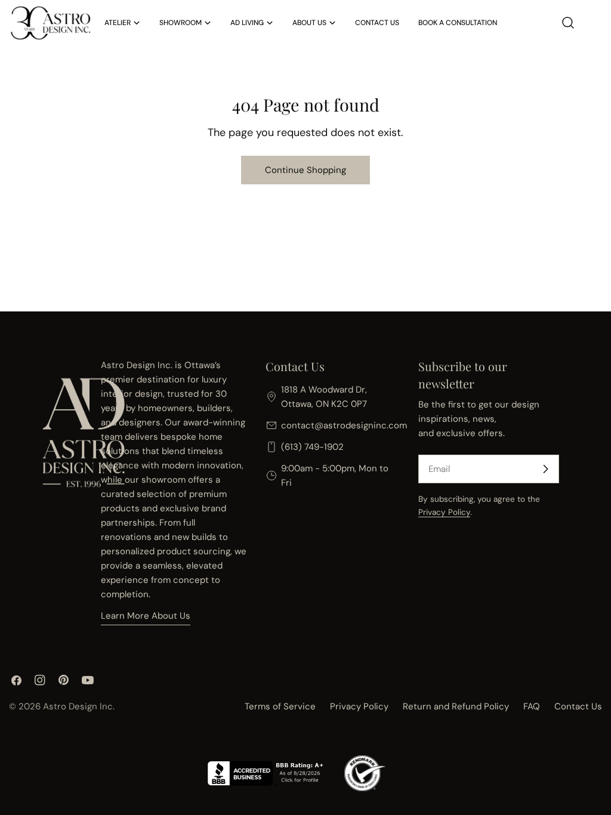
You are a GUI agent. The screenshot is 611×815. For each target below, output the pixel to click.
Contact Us (578, 706)
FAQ (531, 706)
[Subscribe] (545, 468)
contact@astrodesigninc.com (344, 425)
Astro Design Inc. (79, 706)
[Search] (568, 23)
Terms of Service (280, 706)
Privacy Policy (444, 512)
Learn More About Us (145, 616)
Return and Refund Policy (456, 706)
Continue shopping (305, 170)
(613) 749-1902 (312, 447)
